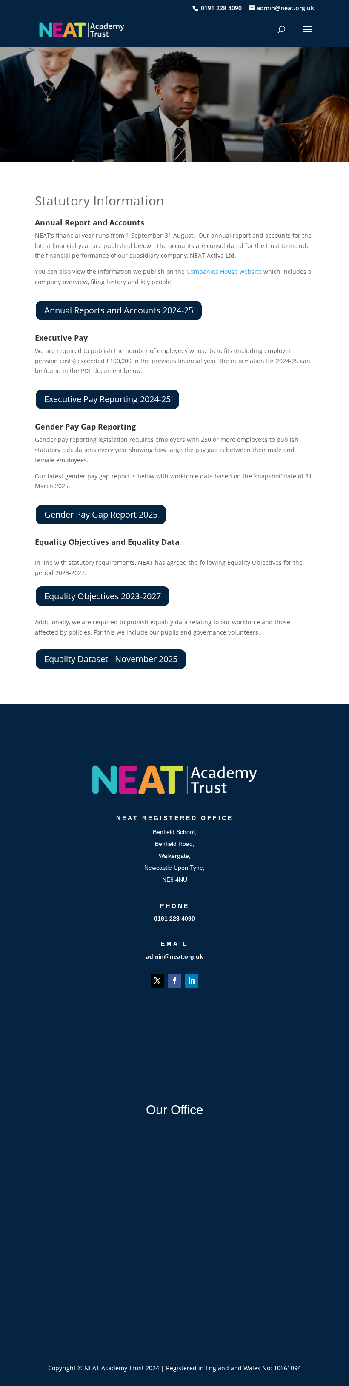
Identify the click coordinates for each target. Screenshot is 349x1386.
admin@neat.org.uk (174, 956)
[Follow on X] (157, 981)
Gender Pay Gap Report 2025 (100, 514)
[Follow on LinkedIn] (191, 981)
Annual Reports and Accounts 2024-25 (118, 310)
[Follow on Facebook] (174, 981)
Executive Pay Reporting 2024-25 (107, 399)
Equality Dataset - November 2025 (110, 659)
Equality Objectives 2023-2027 (102, 596)
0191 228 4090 (174, 918)
